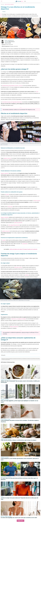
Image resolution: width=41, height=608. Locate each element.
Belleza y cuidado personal (6, 516)
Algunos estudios (4, 217)
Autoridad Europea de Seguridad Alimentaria (12, 102)
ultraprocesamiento (14, 326)
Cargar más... (20, 520)
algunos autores (7, 158)
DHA (37, 91)
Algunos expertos (5, 173)
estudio (4, 240)
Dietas (2, 496)
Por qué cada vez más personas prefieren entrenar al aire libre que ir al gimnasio (19, 478)
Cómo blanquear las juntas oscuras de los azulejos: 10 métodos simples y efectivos (20, 421)
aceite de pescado (18, 222)
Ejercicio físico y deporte (9, 4)
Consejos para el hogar (5, 379)
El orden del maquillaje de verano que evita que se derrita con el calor (19, 517)
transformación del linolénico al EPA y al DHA (12, 85)
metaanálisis (24, 243)
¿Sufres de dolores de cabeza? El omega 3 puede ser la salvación (23, 249)
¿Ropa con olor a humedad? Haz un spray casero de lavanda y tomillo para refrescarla (20, 381)
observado (10, 206)
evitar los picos (36, 200)
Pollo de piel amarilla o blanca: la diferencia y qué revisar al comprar (18, 440)
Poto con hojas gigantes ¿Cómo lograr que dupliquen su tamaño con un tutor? (19, 401)
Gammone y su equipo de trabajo (18, 318)
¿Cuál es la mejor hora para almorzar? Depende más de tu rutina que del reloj (19, 498)
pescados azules (18, 267)
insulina (7, 194)
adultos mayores (6, 231)
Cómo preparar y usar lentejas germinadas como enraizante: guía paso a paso (20, 459)
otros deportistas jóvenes (13, 225)
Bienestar (2, 4)
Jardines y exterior (4, 399)
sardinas (27, 275)
